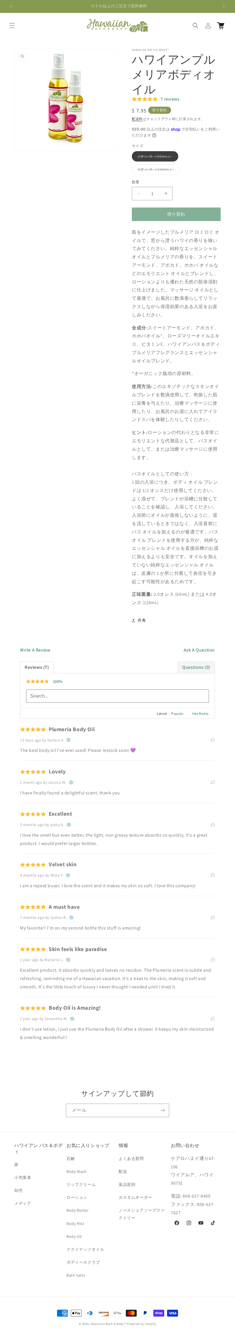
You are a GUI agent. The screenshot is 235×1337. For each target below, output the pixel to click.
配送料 (137, 119)
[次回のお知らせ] (224, 6)
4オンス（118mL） (158, 170)
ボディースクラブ (83, 1262)
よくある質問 (131, 1158)
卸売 (18, 1190)
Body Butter (77, 1210)
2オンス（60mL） (157, 157)
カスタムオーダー (135, 1197)
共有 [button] (142, 620)
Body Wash (76, 1171)
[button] (12, 25)
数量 (136, 182)
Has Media (200, 713)
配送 (123, 1171)
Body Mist (75, 1223)
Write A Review (35, 650)
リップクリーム (81, 1184)
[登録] (162, 1110)
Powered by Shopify (141, 1324)
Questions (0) (196, 667)
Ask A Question (199, 650)
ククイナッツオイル (85, 1249)
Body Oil (74, 1236)
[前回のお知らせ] (11, 6)
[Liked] (213, 740)
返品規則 (127, 1184)
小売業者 (22, 1177)
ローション (76, 1197)
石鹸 (70, 1158)
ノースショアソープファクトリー (142, 1214)
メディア (22, 1203)
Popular (177, 713)
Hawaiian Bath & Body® (108, 1324)
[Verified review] (68, 740)
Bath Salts (75, 1275)
